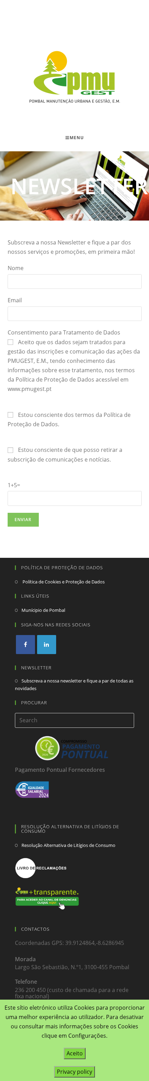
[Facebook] (25, 644)
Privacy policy (74, 1071)
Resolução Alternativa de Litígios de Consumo (68, 845)
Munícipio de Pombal (43, 610)
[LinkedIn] (46, 644)
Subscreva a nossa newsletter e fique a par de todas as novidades (74, 684)
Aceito (75, 1053)
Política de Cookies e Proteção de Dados (63, 582)
